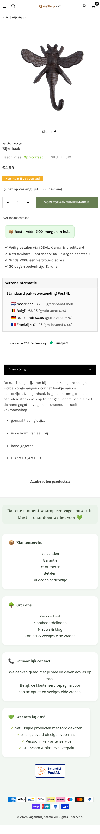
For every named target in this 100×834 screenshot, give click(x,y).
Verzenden (50, 553)
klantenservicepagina (54, 685)
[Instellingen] (84, 6)
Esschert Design (12, 143)
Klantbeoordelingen (50, 622)
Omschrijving (17, 369)
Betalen (50, 573)
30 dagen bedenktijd (50, 579)
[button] (93, 6)
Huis (5, 17)
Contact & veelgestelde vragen (50, 635)
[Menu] (4, 6)
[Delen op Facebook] (55, 132)
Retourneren (50, 566)
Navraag (54, 189)
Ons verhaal (50, 616)
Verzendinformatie (21, 283)
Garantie (50, 560)
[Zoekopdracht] (13, 6)
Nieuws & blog (50, 629)
